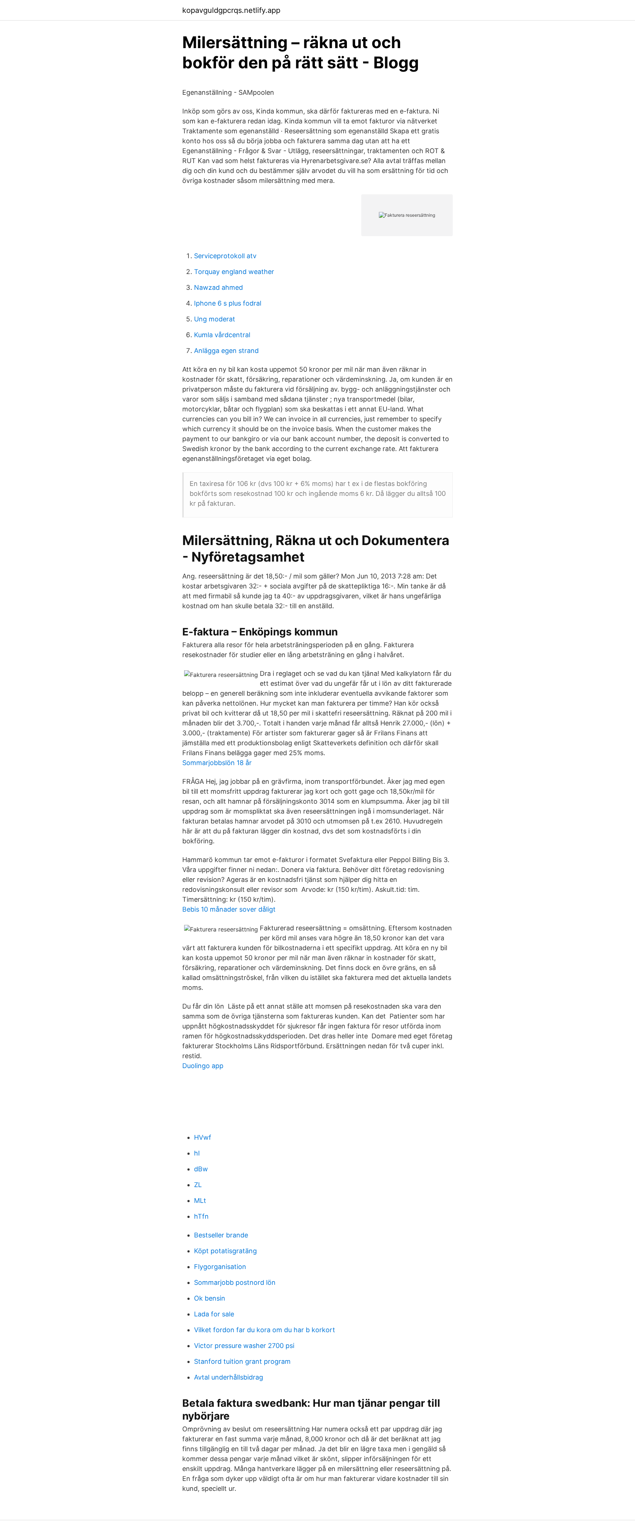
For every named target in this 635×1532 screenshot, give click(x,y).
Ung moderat (214, 319)
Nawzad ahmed (218, 287)
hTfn (201, 1216)
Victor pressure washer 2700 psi (244, 1345)
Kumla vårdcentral (222, 335)
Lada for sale (214, 1314)
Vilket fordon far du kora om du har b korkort (264, 1330)
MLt (200, 1200)
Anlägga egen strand (226, 350)
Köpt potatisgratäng (225, 1251)
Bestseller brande (221, 1235)
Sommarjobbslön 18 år (217, 763)
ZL (198, 1185)
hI (197, 1153)
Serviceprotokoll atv (225, 256)
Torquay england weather (234, 271)
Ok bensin (209, 1298)
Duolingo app (202, 1066)
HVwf (202, 1137)
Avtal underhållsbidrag (228, 1377)
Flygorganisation (220, 1266)
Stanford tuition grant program (242, 1361)
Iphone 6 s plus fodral (227, 303)
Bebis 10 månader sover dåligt (229, 909)
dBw (201, 1169)
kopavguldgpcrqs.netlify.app (231, 10)
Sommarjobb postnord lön (235, 1282)
